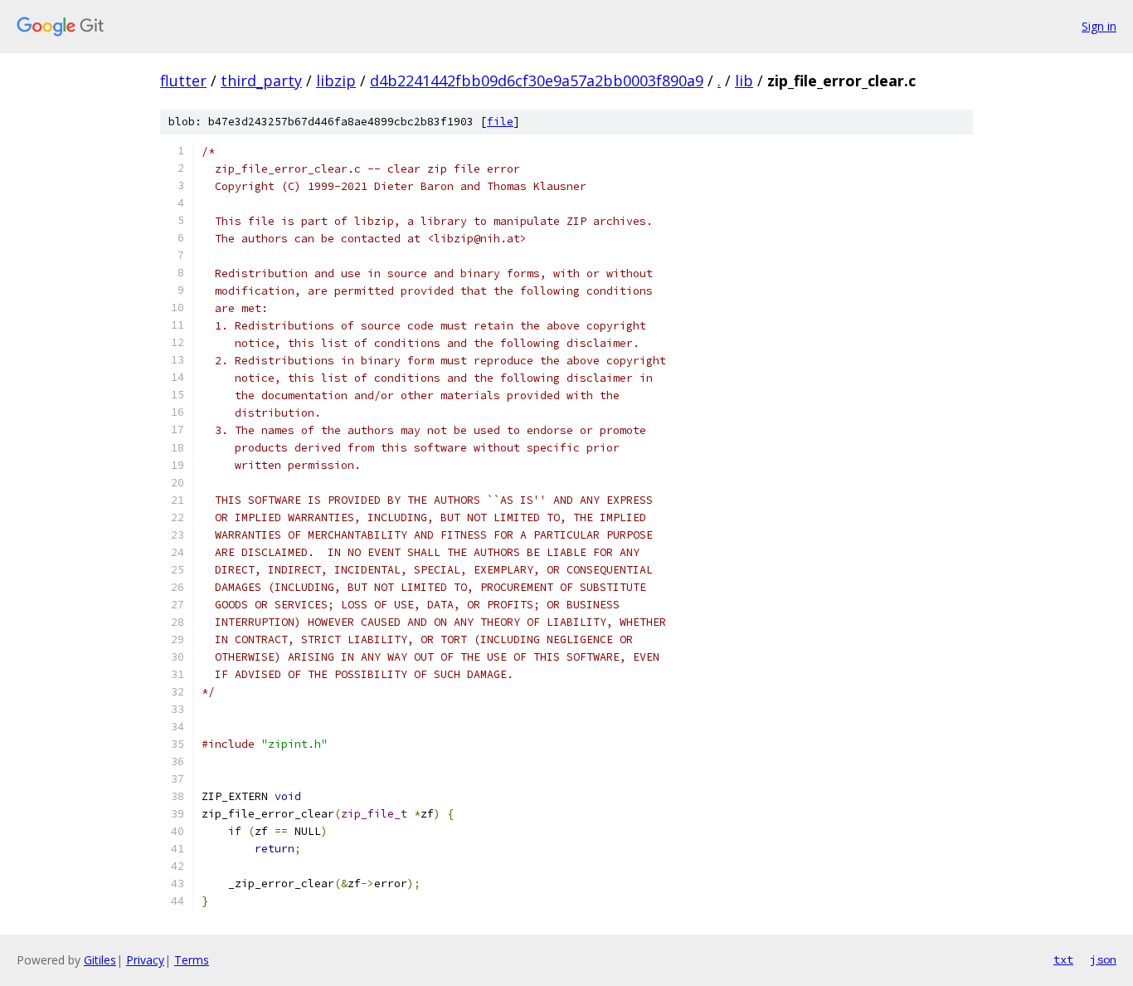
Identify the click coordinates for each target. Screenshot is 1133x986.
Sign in (1099, 26)
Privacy (145, 960)
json (1103, 959)
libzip (336, 80)
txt (1063, 959)
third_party (261, 80)
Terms (191, 960)
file (500, 122)
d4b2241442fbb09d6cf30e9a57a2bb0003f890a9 (536, 80)
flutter (183, 80)
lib (744, 80)
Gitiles (100, 960)
